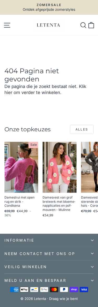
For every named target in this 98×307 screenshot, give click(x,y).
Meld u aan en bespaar (35, 280)
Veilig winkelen (25, 266)
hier (8, 92)
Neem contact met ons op (39, 253)
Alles (82, 129)
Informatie (19, 240)
